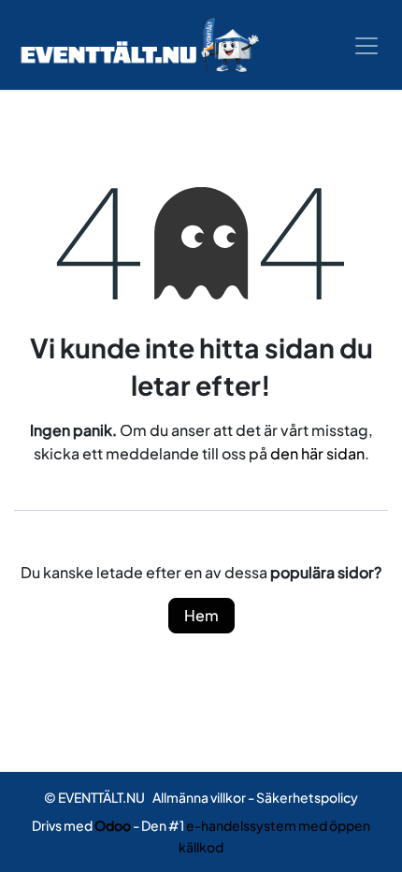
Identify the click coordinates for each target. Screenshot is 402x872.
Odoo (113, 825)
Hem (201, 615)
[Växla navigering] (366, 44)
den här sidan (317, 453)
